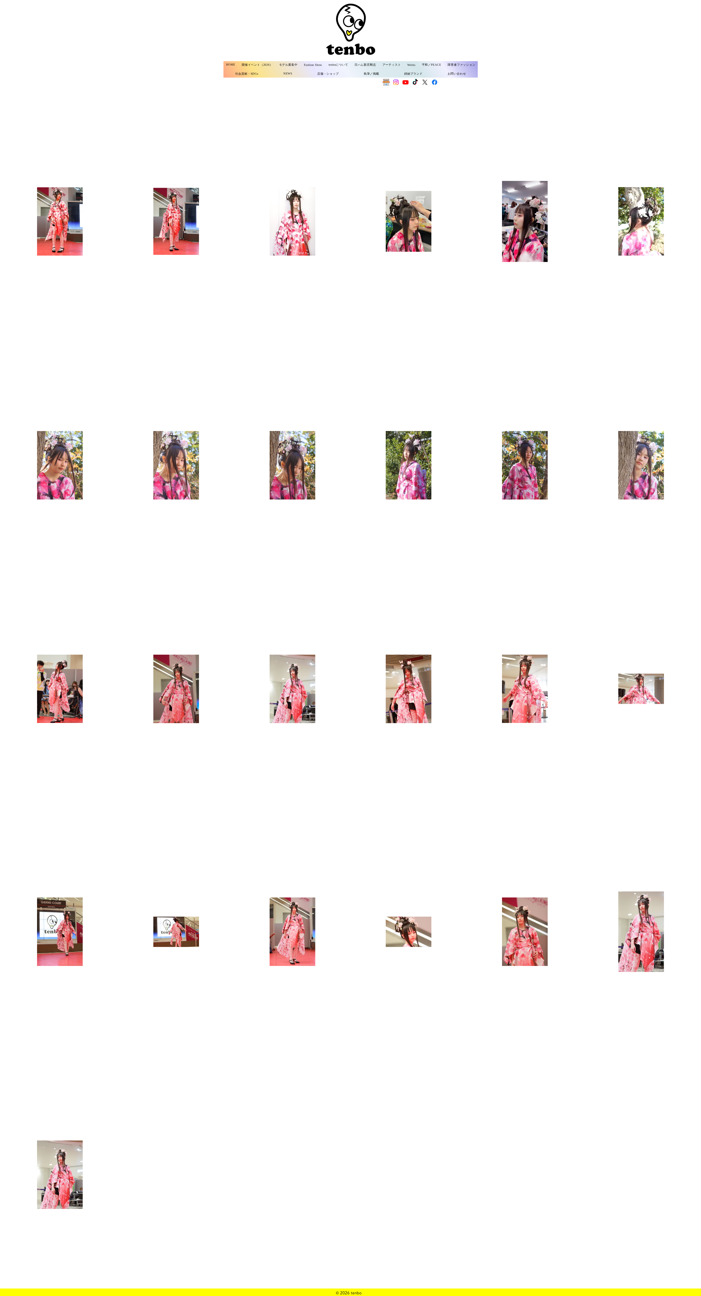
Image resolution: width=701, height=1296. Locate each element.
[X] (424, 82)
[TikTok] (415, 82)
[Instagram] (395, 82)
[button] (288, 65)
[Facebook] (434, 82)
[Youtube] (405, 82)
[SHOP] (386, 82)
